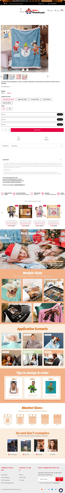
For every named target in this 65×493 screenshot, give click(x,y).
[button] (4, 48)
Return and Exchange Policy (7, 483)
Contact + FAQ (22, 477)
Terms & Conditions (5, 480)
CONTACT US (41, 3)
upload (60, 114)
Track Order (53, 3)
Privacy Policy (4, 474)
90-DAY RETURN (18, 185)
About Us (21, 474)
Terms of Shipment (5, 477)
